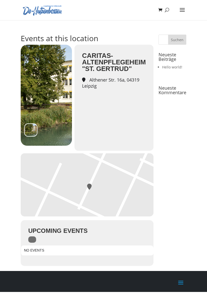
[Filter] (32, 239)
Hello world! (172, 67)
